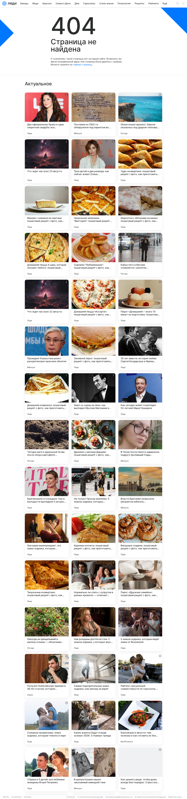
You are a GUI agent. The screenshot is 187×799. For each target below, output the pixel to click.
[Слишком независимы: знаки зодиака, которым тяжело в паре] (47, 723)
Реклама (27, 797)
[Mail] (4, 3)
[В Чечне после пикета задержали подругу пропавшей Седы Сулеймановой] (140, 442)
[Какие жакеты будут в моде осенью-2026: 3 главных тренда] (93, 723)
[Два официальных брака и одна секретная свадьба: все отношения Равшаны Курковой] (47, 114)
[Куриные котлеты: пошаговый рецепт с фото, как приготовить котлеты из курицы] (93, 535)
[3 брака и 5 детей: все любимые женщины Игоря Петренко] (47, 769)
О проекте (71, 797)
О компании (16, 797)
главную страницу (82, 64)
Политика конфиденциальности (118, 797)
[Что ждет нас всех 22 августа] (47, 302)
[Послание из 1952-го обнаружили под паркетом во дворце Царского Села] (93, 114)
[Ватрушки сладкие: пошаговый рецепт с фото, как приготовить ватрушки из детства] (140, 535)
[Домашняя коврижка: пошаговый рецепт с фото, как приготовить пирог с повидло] (47, 395)
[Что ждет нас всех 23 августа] (47, 161)
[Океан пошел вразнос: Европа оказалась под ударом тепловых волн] (140, 114)
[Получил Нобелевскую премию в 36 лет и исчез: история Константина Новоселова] (47, 676)
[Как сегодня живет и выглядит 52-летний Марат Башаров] (140, 395)
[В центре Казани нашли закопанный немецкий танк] (93, 769)
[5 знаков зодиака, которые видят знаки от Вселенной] (140, 629)
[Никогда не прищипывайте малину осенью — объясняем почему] (47, 629)
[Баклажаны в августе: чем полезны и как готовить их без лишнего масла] (140, 723)
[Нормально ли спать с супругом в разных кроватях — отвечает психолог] (93, 582)
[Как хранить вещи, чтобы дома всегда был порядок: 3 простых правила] (140, 769)
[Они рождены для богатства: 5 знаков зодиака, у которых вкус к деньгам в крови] (93, 629)
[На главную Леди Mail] (11, 3)
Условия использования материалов (150, 797)
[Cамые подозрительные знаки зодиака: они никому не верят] (93, 676)
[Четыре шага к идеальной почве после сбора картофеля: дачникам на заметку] (47, 442)
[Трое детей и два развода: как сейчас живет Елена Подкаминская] (93, 161)
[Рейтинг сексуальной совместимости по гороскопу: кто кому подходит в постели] (140, 676)
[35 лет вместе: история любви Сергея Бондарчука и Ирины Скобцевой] (140, 348)
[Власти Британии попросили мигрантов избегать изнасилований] (140, 489)
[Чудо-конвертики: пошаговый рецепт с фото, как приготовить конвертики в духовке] (140, 161)
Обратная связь (175, 797)
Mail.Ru (6, 797)
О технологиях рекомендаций (90, 797)
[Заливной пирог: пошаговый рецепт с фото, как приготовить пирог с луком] (93, 348)
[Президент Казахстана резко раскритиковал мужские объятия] (47, 348)
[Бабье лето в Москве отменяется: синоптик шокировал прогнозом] (140, 255)
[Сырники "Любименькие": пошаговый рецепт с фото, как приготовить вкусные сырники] (93, 255)
